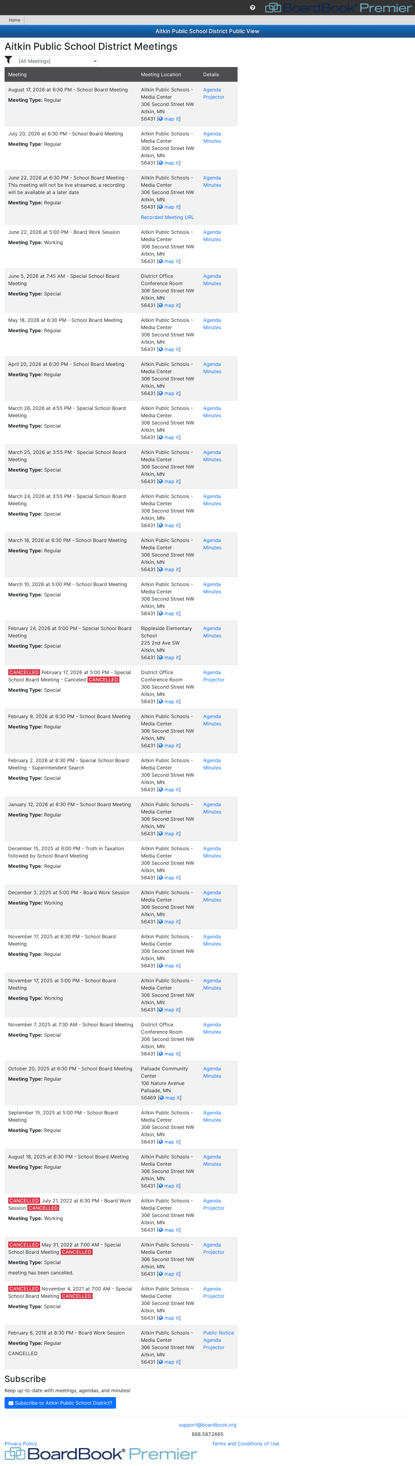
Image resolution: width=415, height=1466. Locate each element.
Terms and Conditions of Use (245, 1443)
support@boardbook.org (207, 1425)
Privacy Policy (21, 1443)
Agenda (212, 90)
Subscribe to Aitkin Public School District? (62, 1403)
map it (171, 119)
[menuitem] (253, 7)
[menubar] (207, 7)
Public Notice (218, 1333)
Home (14, 19)
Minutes (212, 141)
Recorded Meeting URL (167, 217)
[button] (252, 8)
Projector (214, 97)
